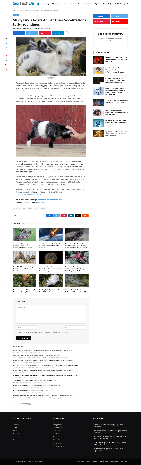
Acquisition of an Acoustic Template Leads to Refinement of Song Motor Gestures (36, 355)
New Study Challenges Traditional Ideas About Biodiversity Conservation (22, 246)
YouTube (15, 431)
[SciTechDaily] (26, 4)
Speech (43, 208)
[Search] (127, 4)
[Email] (6, 64)
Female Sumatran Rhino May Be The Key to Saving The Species (24, 291)
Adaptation (17, 208)
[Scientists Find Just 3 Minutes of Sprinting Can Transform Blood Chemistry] (98, 133)
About (88, 462)
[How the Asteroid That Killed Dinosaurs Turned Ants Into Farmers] (50, 234)
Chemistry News (58, 428)
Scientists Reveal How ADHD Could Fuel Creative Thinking (116, 122)
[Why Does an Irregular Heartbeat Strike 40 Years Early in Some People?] (98, 112)
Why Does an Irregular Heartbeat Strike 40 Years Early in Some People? (116, 112)
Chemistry (55, 4)
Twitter (15, 428)
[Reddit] (6, 69)
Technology (107, 4)
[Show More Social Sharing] (67, 33)
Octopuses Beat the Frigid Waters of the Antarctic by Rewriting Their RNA (74, 269)
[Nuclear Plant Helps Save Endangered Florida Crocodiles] (77, 280)
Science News (57, 440)
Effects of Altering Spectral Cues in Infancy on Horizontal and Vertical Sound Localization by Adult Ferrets (42, 360)
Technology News (58, 446)
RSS (14, 440)
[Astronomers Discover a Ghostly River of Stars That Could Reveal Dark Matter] (98, 80)
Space (97, 4)
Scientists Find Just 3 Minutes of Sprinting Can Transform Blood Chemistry (116, 133)
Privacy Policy (114, 462)
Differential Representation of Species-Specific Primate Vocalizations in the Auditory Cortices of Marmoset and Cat (45, 375)
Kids (24, 208)
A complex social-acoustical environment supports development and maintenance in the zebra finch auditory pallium (45, 365)
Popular (30, 208)
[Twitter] (6, 48)
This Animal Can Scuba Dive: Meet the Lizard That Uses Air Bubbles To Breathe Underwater (76, 246)
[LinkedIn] (6, 52)
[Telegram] (6, 60)
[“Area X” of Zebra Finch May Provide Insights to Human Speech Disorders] (24, 257)
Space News (57, 443)
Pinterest (16, 434)
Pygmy (37, 208)
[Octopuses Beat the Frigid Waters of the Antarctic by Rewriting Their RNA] (77, 257)
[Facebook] (6, 43)
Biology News (57, 425)
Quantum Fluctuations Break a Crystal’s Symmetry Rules (116, 101)
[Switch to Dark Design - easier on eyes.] (124, 4)
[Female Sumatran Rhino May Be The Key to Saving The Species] (24, 280)
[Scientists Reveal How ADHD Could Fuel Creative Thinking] (98, 123)
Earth (65, 4)
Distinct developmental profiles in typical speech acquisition (30, 390)
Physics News (57, 437)
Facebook (16, 425)
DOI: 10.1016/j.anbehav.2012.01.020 (29, 195)
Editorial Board (103, 462)
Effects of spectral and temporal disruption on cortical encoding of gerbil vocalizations (37, 385)
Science (89, 4)
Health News (57, 434)
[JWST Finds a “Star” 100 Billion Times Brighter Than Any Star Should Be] (98, 60)
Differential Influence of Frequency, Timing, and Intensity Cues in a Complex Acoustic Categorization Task (42, 395)
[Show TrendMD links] (87, 403)
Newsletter (16, 437)
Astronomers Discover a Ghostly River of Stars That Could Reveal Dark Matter (115, 80)
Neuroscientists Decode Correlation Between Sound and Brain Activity (50, 269)
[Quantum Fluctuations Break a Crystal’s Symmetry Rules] (98, 102)
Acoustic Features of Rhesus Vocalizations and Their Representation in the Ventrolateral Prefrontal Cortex (42, 370)
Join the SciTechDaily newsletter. (50, 200)
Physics (80, 4)
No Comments (39, 28)
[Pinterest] (6, 56)
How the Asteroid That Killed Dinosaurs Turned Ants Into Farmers (49, 246)
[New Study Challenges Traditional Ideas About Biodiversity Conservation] (24, 234)
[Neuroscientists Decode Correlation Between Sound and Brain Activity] (50, 257)
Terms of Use (124, 462)
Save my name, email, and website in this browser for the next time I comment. (43, 332)
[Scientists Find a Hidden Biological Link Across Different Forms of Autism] (98, 70)
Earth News (56, 431)
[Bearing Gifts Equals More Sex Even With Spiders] (50, 280)
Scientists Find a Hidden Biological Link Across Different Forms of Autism (114, 70)
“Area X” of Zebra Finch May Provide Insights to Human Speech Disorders (23, 269)
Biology (46, 4)
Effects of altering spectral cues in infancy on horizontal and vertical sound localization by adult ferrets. (42, 350)
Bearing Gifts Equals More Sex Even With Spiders (50, 291)
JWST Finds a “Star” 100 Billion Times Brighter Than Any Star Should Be (116, 60)
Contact (94, 462)
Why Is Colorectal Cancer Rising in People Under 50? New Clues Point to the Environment (115, 92)
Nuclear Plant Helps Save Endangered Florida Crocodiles (76, 291)
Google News (40, 202)
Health (72, 4)
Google (28, 202)
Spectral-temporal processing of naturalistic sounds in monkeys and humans (34, 380)
